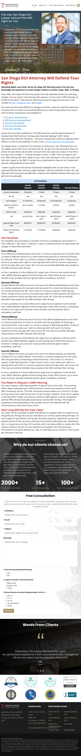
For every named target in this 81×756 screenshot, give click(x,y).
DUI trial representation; (16, 126)
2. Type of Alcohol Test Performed (18, 580)
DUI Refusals (69, 730)
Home (34, 5)
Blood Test (11, 583)
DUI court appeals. (13, 128)
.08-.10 (10, 596)
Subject (7, 529)
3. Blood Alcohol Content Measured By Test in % (24, 592)
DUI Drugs (68, 724)
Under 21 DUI (54, 730)
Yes (8, 573)
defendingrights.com (17, 738)
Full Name (8, 511)
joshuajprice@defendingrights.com (42, 728)
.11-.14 (9, 598)
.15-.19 (9, 601)
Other (9, 588)
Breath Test (12, 585)
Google (38, 103)
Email (6, 520)
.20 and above (13, 603)
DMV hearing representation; (18, 120)
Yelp (13, 103)
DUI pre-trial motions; (15, 123)
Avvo (28, 103)
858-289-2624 (40, 723)
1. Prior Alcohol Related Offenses (17, 569)
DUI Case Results (56, 5)
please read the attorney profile (59, 141)
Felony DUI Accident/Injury (55, 725)
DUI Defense (71, 5)
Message (7, 538)
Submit (9, 611)
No (8, 575)
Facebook (20, 103)
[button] (38, 671)
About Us (43, 5)
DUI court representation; (16, 117)
